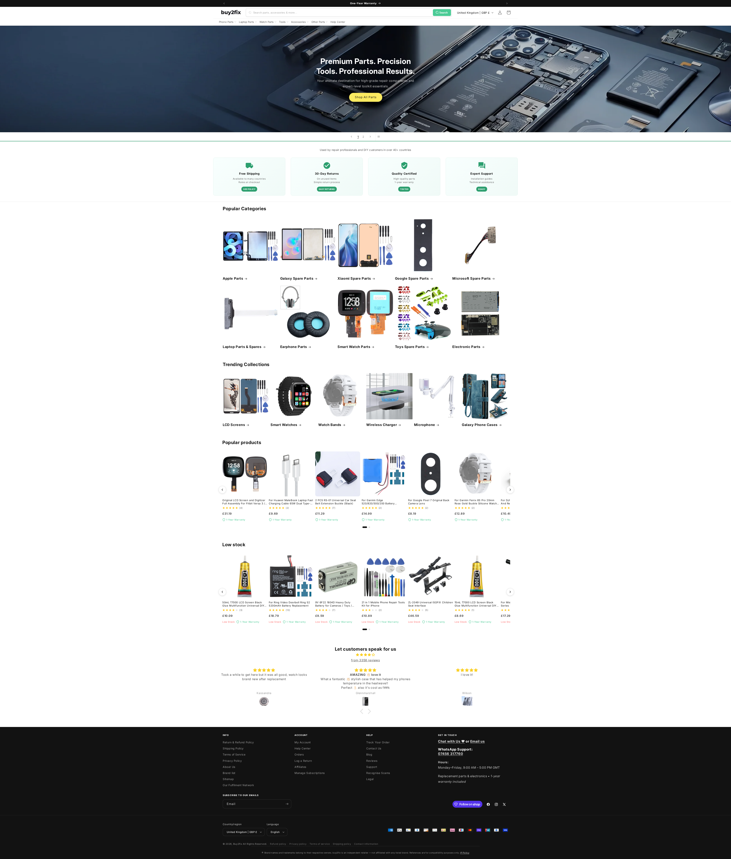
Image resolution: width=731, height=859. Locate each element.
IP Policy (464, 852)
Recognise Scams (378, 773)
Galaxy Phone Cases (480, 425)
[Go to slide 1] (364, 527)
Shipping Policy (233, 748)
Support (371, 766)
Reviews (371, 760)
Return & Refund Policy (238, 742)
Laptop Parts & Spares (242, 347)
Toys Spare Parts (410, 347)
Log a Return (303, 760)
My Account (302, 742)
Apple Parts (233, 278)
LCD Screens (234, 425)
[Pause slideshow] (380, 136)
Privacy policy (298, 843)
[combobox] (342, 13)
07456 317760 (450, 754)
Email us (477, 741)
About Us (229, 766)
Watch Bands (329, 425)
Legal (370, 779)
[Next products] (510, 490)
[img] (365, 655)
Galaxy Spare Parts (297, 278)
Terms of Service (234, 754)
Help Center (302, 748)
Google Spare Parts (412, 278)
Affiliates (300, 766)
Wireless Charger (381, 425)
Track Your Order (378, 742)
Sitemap (228, 779)
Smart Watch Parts (354, 347)
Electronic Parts (466, 347)
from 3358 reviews (365, 660)
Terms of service (320, 843)
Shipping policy (342, 843)
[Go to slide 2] (369, 527)
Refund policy (278, 843)
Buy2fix (237, 843)
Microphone (424, 425)
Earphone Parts (293, 347)
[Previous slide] (351, 136)
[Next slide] (370, 136)
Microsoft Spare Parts (471, 278)
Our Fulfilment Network (238, 785)
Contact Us (373, 748)
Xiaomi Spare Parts (354, 278)
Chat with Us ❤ (451, 741)
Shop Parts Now (365, 92)
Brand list (229, 773)
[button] (508, 12)
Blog (369, 754)
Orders (299, 754)
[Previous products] (222, 490)
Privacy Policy (232, 760)
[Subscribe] (287, 803)
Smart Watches (284, 425)
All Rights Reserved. (255, 843)
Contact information (366, 843)
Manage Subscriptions (309, 773)
